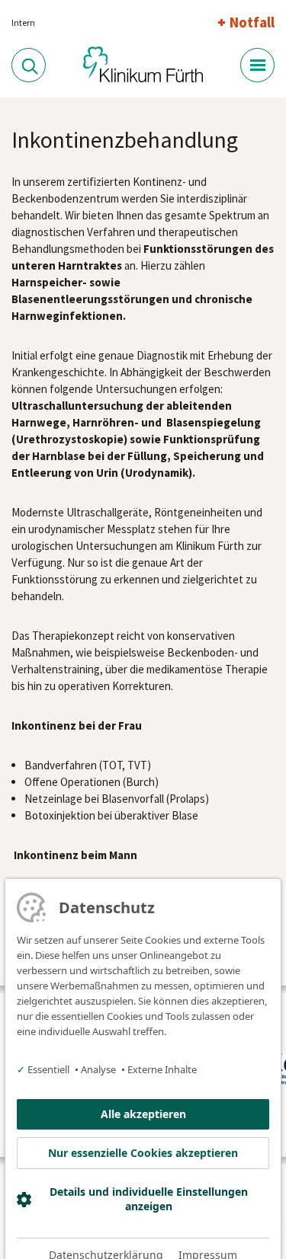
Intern (23, 22)
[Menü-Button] (257, 65)
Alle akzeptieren (143, 1114)
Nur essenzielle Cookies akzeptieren (143, 1153)
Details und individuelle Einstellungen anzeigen (149, 1198)
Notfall (252, 22)
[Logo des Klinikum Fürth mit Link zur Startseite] (143, 64)
